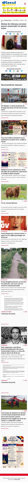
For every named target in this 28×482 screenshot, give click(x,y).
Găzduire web (11, 479)
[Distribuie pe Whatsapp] (14, 34)
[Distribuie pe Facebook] (6, 34)
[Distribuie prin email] (18, 34)
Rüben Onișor (8, 20)
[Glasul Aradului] (5, 3)
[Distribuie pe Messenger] (10, 34)
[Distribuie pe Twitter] (22, 34)
